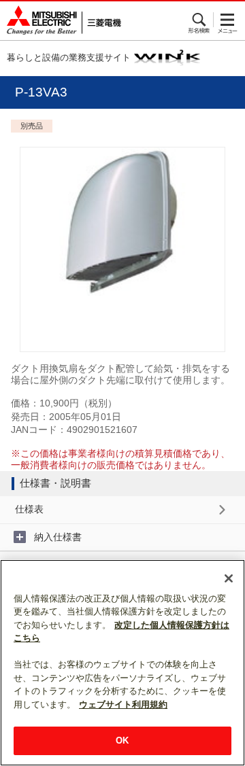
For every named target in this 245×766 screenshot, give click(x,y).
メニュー (228, 20)
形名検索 (200, 20)
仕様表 (29, 509)
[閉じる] (229, 578)
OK (122, 740)
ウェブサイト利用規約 (123, 704)
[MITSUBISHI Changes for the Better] (60, 20)
